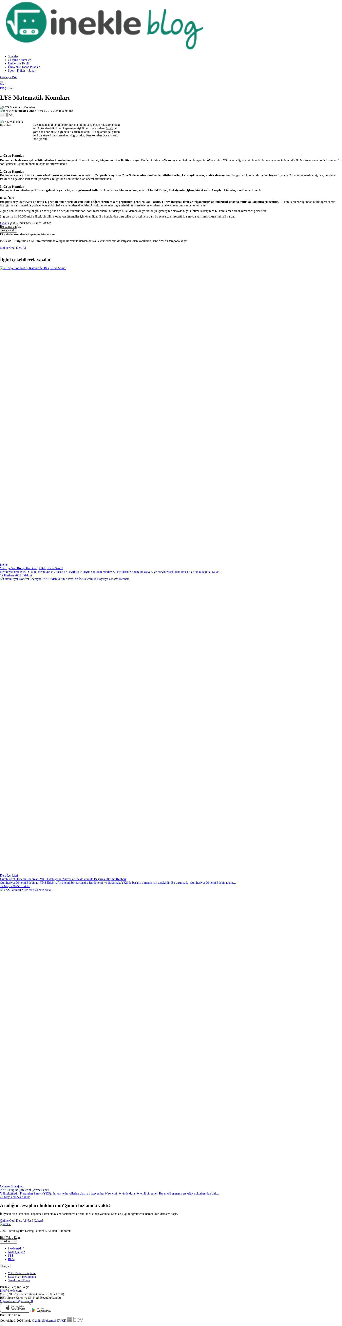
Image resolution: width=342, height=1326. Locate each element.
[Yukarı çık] (1, 1325)
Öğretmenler (8, 1301)
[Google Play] (41, 1311)
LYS (11, 88)
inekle (3, 223)
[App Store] (15, 1311)
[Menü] (1, 81)
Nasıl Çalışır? (35, 1220)
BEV (11, 1259)
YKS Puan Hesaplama (22, 1273)
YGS (109, 128)
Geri (3, 84)
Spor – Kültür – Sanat (21, 70)
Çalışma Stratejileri (19, 59)
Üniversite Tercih (18, 63)
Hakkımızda (8, 1241)
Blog (3, 88)
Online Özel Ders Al (13, 247)
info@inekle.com (11, 1290)
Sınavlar (13, 56)
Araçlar (6, 1266)
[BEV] (75, 1320)
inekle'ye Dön (8, 77)
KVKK (61, 1320)
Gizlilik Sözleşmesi (44, 1320)
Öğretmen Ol (24, 1301)
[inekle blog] (107, 49)
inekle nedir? (16, 1248)
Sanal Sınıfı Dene (19, 1280)
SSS (10, 1255)
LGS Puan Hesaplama (22, 1276)
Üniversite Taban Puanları (24, 67)
